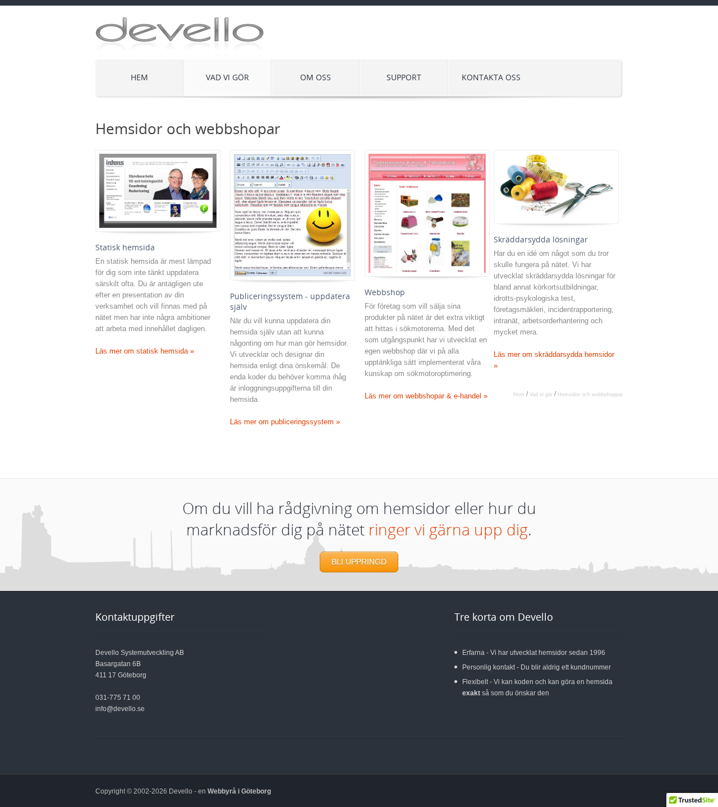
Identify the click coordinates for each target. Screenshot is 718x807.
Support (403, 77)
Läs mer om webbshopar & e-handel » (426, 396)
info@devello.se (120, 709)
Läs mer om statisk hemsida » (144, 351)
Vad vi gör (216, 74)
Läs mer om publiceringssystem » (285, 422)
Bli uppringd (359, 561)
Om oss (315, 77)
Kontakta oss (491, 77)
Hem (139, 77)
